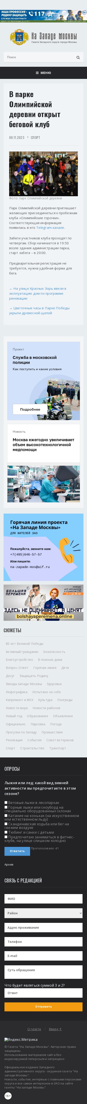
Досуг (10, 676)
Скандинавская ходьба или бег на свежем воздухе (36, 825)
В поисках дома (50, 659)
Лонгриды (64, 700)
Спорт (35, 137)
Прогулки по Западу (21, 732)
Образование (37, 716)
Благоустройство (19, 659)
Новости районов (46, 708)
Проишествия (52, 732)
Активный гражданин (22, 652)
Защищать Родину (34, 676)
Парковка (38, 724)
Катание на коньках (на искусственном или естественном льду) (41, 817)
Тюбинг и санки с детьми (31, 832)
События (34, 740)
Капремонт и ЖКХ (19, 700)
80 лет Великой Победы (24, 643)
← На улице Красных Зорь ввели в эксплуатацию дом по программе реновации (37, 293)
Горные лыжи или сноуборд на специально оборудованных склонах (37, 809)
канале (58, 227)
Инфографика (16, 692)
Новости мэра (17, 708)
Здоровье (54, 684)
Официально (16, 724)
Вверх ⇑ (55, 1029)
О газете (34, 1029)
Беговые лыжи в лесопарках (33, 802)
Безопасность (54, 652)
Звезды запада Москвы (24, 684)
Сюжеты (12, 630)
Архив (8, 864)
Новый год (14, 716)
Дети (65, 668)
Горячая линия (44, 668)
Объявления (63, 716)
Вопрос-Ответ (17, 668)
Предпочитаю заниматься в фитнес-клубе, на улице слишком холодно (39, 839)
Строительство (32, 748)
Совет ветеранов (60, 740)
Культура (45, 700)
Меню (45, 73)
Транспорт (57, 748)
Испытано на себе (46, 692)
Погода (56, 724)
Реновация (14, 740)
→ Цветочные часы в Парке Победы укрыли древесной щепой (39, 310)
